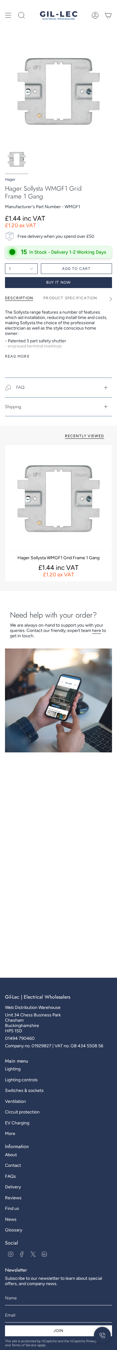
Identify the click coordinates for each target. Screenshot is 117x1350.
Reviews (13, 1198)
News (11, 1219)
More (10, 1133)
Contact (13, 1165)
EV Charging (17, 1123)
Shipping (13, 407)
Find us (12, 1208)
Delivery (13, 1187)
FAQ (20, 387)
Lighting (13, 1069)
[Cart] (108, 15)
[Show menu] (8, 15)
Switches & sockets (24, 1090)
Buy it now (58, 282)
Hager (10, 179)
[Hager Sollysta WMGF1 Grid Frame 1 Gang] (58, 498)
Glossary (13, 1230)
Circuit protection (22, 1112)
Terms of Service (24, 1345)
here (96, 630)
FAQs (10, 1176)
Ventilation (15, 1101)
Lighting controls (21, 1080)
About (11, 1154)
